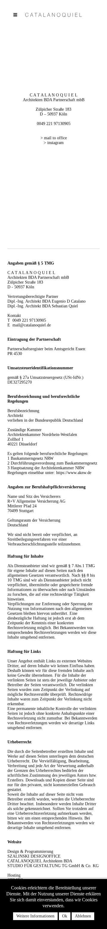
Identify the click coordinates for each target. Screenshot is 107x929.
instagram (55, 142)
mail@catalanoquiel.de (31, 325)
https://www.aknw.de (73, 472)
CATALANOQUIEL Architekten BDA (39, 861)
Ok (64, 916)
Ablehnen (83, 916)
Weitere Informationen (35, 916)
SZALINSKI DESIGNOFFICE (34, 856)
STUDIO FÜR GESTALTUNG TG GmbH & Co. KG (53, 866)
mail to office (55, 138)
